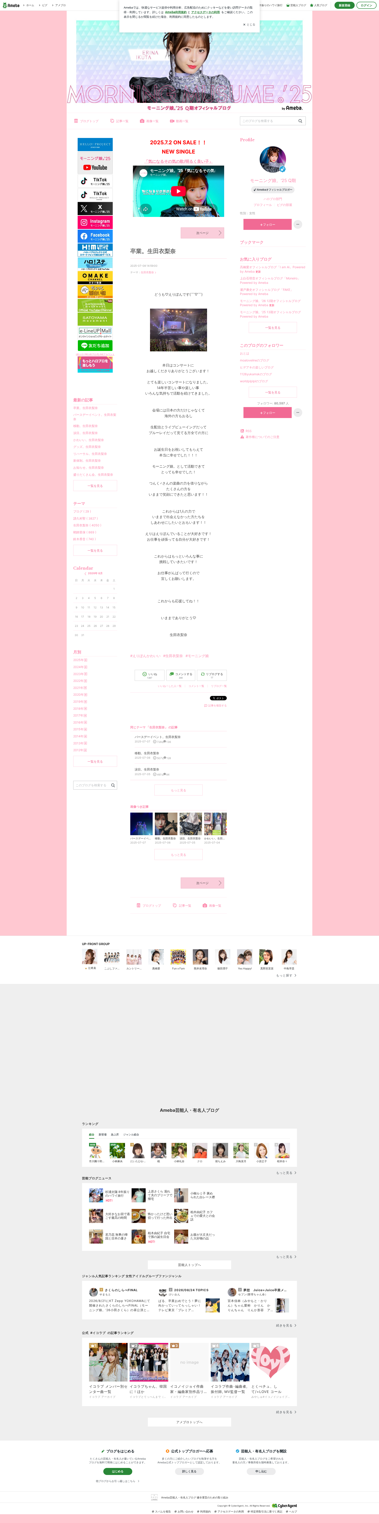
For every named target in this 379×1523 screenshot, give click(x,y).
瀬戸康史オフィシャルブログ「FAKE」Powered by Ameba (266, 292)
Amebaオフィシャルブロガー (274, 189)
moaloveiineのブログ (254, 360)
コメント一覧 (196, 686)
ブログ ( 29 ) (82, 511)
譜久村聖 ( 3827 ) (85, 518)
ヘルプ (293, 1511)
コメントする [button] (183, 675)
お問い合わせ (185, 1511)
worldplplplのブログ (254, 381)
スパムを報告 (163, 1511)
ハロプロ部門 (273, 199)
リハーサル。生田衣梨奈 (90, 454)
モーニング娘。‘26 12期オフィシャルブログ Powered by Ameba (270, 303)
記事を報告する (217, 705)
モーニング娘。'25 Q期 (273, 180)
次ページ (202, 233)
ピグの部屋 (284, 205)
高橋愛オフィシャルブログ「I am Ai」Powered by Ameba (272, 269)
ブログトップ (89, 121)
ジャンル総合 (131, 1134)
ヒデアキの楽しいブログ (257, 367)
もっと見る (178, 790)
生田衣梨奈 (147, 272)
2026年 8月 (95, 573)
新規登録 (344, 5)
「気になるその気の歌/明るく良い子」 (178, 161)
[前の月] (85, 574)
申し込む (261, 1471)
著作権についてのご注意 (262, 437)
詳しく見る (189, 1471)
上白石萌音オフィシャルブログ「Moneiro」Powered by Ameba (270, 280)
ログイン (366, 5)
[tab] (91, 1134)
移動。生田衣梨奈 (85, 426)
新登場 (103, 1134)
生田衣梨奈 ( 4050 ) (87, 525)
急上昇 (115, 1134)
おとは (244, 353)
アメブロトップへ (189, 1422)
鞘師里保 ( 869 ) (84, 532)
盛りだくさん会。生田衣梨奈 (93, 474)
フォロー (269, 224)
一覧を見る (273, 327)
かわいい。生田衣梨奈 (88, 440)
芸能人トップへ (189, 1265)
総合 (91, 1134)
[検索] (300, 121)
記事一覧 (122, 121)
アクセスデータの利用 (231, 1511)
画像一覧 (152, 121)
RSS (249, 431)
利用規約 (205, 1511)
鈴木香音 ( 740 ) (84, 539)
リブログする (214, 675)
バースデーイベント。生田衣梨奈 (94, 417)
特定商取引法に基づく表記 (266, 1511)
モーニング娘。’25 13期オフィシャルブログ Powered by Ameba (270, 314)
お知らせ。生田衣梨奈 (88, 467)
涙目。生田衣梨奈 (85, 433)
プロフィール (263, 205)
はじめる (117, 1471)
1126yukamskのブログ (256, 374)
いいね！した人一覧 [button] (170, 686)
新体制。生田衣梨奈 (87, 460)
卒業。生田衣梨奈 (153, 251)
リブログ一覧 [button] (219, 686)
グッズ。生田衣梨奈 (87, 447)
